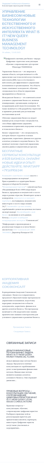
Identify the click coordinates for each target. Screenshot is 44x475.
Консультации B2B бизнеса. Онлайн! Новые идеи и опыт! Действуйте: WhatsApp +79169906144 (21, 162)
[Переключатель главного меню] (39, 4)
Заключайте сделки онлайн (19, 206)
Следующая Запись (22, 331)
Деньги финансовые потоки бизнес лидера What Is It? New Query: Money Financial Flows (20, 353)
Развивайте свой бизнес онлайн (16, 176)
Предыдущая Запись (22, 327)
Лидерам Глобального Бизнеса (16, 3)
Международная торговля (14, 187)
